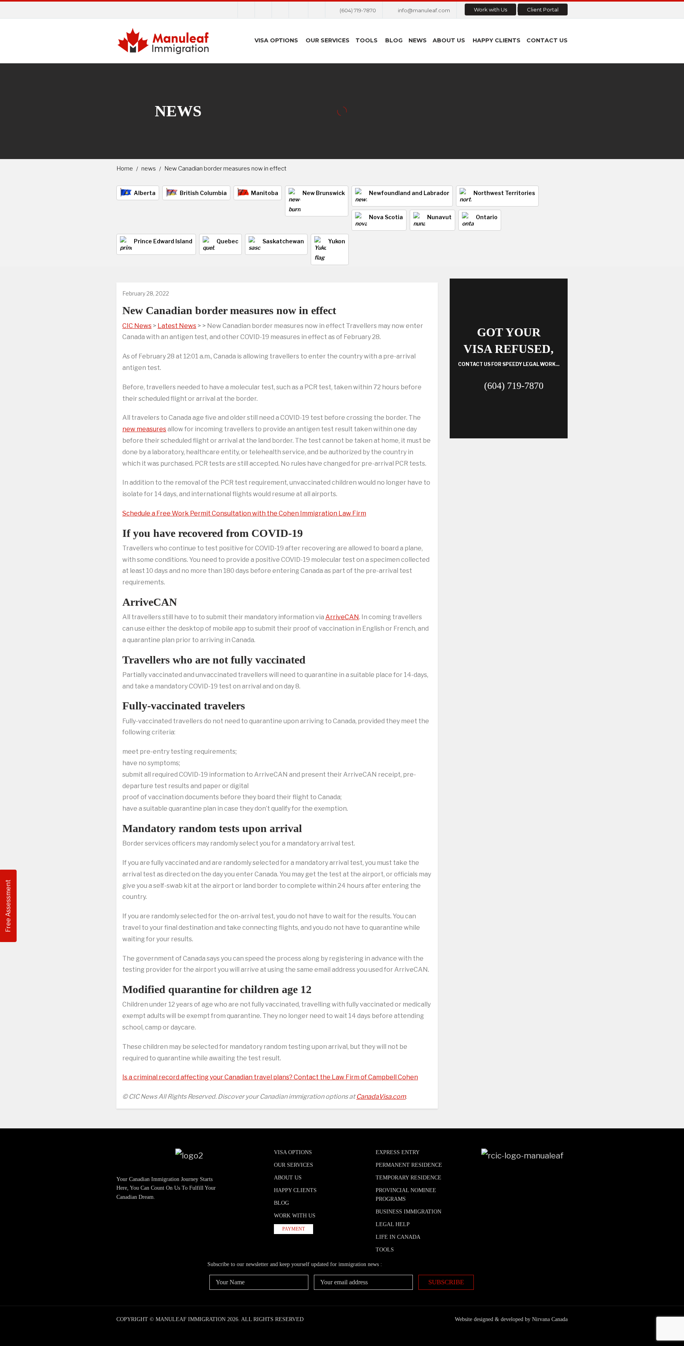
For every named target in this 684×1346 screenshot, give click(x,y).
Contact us (547, 40)
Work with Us (490, 9)
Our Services (328, 40)
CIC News (137, 326)
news (148, 168)
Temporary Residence (408, 1178)
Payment (293, 1229)
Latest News (177, 326)
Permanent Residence (409, 1165)
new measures (144, 429)
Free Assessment (8, 906)
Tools (366, 40)
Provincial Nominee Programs (406, 1194)
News (417, 40)
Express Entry (398, 1152)
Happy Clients (497, 40)
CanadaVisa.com (381, 1096)
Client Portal (543, 9)
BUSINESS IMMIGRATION (408, 1212)
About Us (449, 40)
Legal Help (393, 1224)
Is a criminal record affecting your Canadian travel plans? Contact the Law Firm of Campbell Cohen (270, 1077)
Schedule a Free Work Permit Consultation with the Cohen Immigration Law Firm (244, 513)
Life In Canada (398, 1237)
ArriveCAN (342, 617)
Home (124, 168)
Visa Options (276, 40)
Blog (394, 40)
